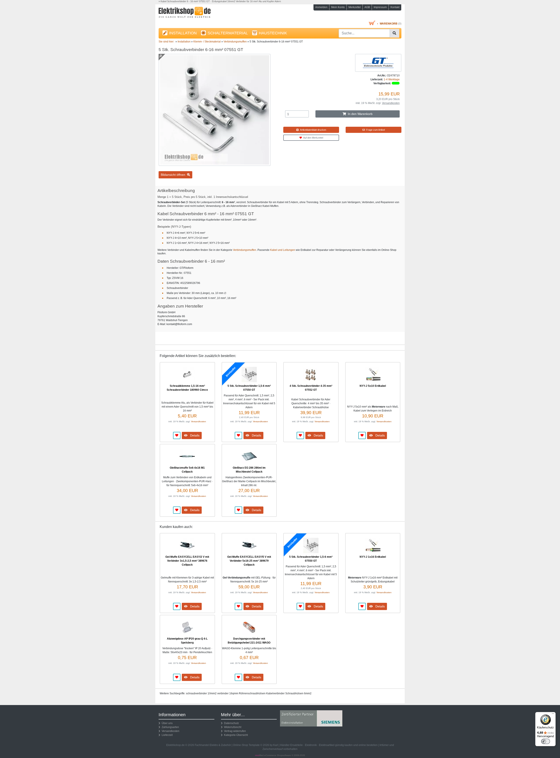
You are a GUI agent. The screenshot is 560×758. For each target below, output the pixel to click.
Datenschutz (231, 723)
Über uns (166, 723)
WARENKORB (388, 23)
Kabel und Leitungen (282, 249)
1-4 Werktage (392, 79)
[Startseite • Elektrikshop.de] (196, 13)
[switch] (545, 741)
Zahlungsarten (169, 727)
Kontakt (394, 7)
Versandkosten (391, 103)
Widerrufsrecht (232, 727)
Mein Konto (338, 7)
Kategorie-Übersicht (235, 735)
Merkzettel (354, 7)
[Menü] (553, 714)
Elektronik (311, 745)
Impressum (380, 7)
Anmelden (321, 7)
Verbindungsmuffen (244, 249)
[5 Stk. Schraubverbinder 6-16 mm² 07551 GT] (215, 163)
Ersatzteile (296, 745)
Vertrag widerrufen (234, 731)
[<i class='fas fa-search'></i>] (394, 33)
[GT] (378, 62)
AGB (367, 7)
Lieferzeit (166, 735)
